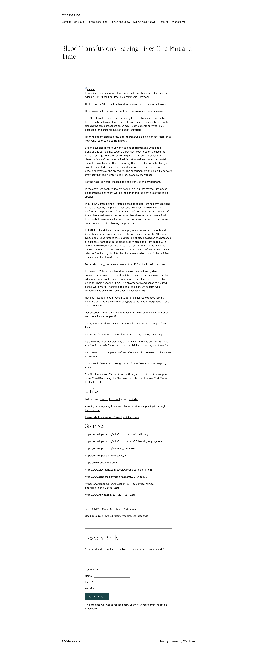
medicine (126, 516)
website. (133, 399)
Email (89, 582)
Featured (108, 516)
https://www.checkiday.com (101, 462)
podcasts (137, 516)
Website (89, 588)
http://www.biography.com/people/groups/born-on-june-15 (118, 469)
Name (89, 575)
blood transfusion (94, 516)
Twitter (104, 399)
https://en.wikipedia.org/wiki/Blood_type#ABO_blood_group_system (123, 441)
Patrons (164, 21)
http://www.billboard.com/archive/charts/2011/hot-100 (116, 476)
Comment (91, 569)
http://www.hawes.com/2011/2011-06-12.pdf (110, 494)
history (117, 516)
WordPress (189, 641)
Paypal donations (97, 21)
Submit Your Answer (144, 21)
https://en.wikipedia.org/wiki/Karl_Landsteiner (111, 448)
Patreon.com (92, 410)
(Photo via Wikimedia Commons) (131, 96)
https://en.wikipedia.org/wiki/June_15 (106, 455)
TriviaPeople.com (71, 14)
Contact (66, 21)
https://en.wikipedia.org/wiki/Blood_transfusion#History (116, 434)
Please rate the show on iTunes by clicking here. (112, 417)
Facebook (114, 399)
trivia (145, 516)
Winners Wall (179, 21)
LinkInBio (79, 21)
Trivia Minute (130, 509)
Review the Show (120, 21)
